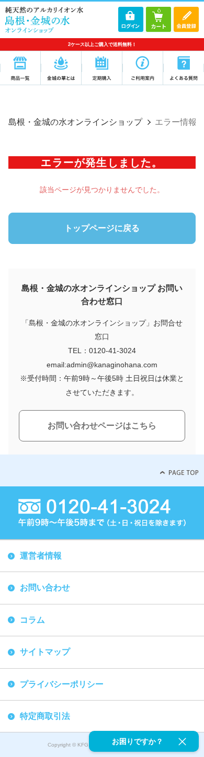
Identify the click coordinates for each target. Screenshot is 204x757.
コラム (32, 619)
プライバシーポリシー (62, 684)
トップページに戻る (102, 228)
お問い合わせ (45, 587)
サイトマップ (45, 651)
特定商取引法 (45, 716)
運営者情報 (41, 555)
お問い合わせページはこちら (102, 425)
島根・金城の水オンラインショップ (75, 122)
